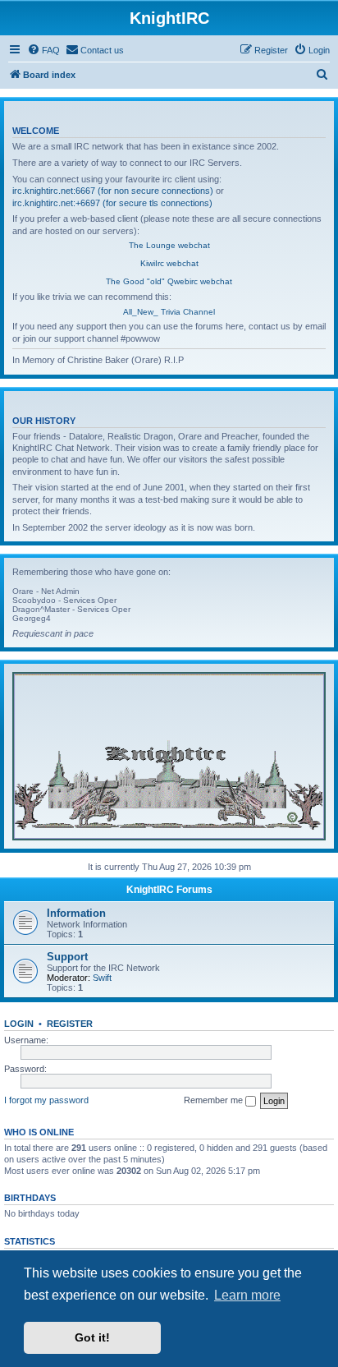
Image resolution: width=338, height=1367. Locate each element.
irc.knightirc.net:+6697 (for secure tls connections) (112, 203)
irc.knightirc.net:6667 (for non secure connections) (112, 191)
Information (76, 913)
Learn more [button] (247, 1295)
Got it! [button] (92, 1337)
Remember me (214, 1100)
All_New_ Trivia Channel (169, 311)
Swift (102, 978)
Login (19, 1024)
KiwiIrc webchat (169, 263)
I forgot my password (46, 1100)
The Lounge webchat (169, 245)
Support (67, 956)
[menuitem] (43, 50)
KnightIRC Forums (169, 889)
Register (70, 1024)
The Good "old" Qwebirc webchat (169, 281)
